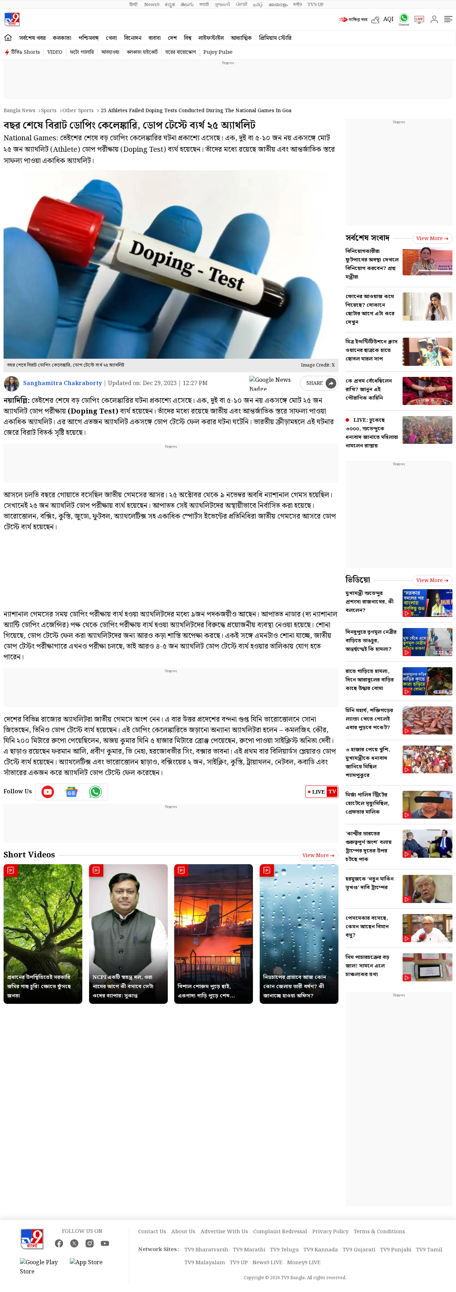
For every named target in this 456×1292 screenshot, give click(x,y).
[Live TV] (416, 20)
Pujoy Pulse (218, 52)
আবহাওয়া (110, 52)
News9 (151, 4)
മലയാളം (278, 4)
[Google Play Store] (41, 1267)
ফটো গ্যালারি (82, 52)
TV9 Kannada (321, 1250)
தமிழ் (258, 4)
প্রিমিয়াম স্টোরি (275, 38)
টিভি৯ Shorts (25, 52)
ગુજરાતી (222, 4)
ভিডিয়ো (358, 580)
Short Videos (29, 855)
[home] (8, 38)
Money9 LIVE (304, 1263)
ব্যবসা (155, 38)
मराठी (204, 4)
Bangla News (19, 111)
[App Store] (91, 1267)
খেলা (111, 38)
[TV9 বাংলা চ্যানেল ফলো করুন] (401, 19)
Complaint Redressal (280, 1232)
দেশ (172, 38)
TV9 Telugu (284, 1250)
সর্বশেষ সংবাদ (367, 238)
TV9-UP (315, 4)
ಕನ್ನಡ (170, 4)
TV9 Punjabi (395, 1250)
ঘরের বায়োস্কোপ (180, 52)
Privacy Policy (330, 1232)
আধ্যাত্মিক (241, 38)
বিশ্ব (187, 38)
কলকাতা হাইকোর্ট (142, 52)
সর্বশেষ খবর (32, 38)
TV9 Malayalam (205, 1263)
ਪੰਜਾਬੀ (241, 4)
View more (315, 856)
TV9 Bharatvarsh (206, 1250)
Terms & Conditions (379, 1232)
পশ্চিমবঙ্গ (88, 38)
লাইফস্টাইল (211, 38)
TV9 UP (239, 1263)
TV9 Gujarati (359, 1250)
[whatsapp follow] (95, 791)
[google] (273, 383)
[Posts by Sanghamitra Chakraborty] (12, 384)
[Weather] (377, 19)
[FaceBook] (59, 1243)
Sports (49, 111)
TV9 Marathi (249, 1250)
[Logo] (12, 19)
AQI (388, 19)
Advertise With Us (224, 1232)
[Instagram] (90, 1243)
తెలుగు (187, 4)
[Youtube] (48, 791)
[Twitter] (74, 1243)
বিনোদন (132, 38)
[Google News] (72, 791)
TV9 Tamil (429, 1250)
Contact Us (152, 1232)
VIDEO (54, 52)
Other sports (78, 111)
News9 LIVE (268, 1263)
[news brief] (353, 19)
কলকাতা (62, 38)
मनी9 (297, 4)
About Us (183, 1232)
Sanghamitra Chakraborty (62, 383)
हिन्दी (134, 4)
